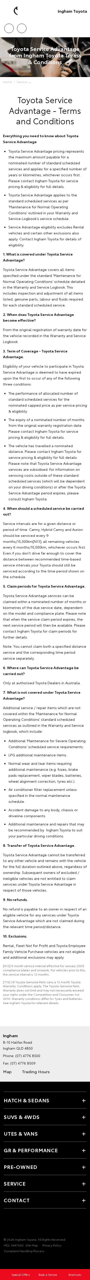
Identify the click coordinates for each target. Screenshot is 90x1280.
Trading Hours (36, 1071)
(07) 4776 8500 (27, 1055)
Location (21, 26)
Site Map (32, 1245)
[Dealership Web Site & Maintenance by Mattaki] (13, 1261)
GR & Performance (31, 1150)
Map (7, 1071)
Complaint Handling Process (24, 1251)
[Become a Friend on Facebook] (7, 1224)
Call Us (8, 26)
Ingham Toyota (72, 10)
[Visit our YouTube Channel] (15, 1224)
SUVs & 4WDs (22, 1116)
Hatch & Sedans (27, 1100)
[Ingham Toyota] (11, 11)
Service (22, 82)
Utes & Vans (21, 1133)
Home (7, 82)
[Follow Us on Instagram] (23, 1224)
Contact (17, 1199)
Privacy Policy (51, 1245)
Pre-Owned (20, 1166)
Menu (83, 26)
